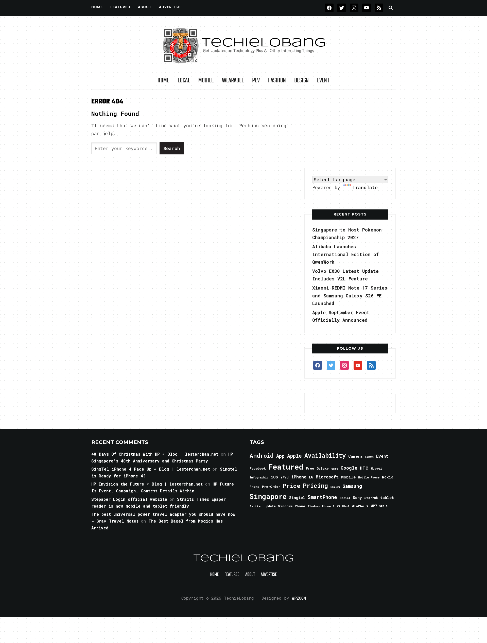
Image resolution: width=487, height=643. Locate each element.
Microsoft (327, 477)
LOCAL (184, 81)
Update (270, 506)
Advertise (169, 7)
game (334, 468)
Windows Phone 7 (321, 506)
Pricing (315, 485)
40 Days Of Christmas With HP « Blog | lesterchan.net (154, 454)
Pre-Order (271, 487)
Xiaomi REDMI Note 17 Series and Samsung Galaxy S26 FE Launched (349, 295)
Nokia (387, 477)
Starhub (371, 498)
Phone (254, 487)
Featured (285, 467)
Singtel (297, 497)
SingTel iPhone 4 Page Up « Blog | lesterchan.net (150, 469)
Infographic (259, 477)
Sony (357, 497)
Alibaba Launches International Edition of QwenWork (345, 254)
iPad (285, 477)
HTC (364, 468)
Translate (365, 187)
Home (97, 7)
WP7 (374, 506)
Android (262, 455)
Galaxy (323, 468)
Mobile (206, 81)
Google (349, 468)
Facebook (258, 468)
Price (291, 485)
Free (310, 468)
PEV (256, 81)
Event (323, 81)
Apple (294, 456)
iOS (274, 476)
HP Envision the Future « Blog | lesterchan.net (147, 484)
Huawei (376, 468)
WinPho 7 (360, 506)
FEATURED (120, 7)
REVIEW (335, 487)
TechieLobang (243, 558)
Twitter (256, 506)
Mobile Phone (368, 477)
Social (345, 498)
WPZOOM (299, 598)
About (144, 7)
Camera (355, 456)
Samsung (352, 486)
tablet (387, 497)
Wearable (233, 81)
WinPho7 (343, 506)
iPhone (298, 477)
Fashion (277, 81)
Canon (369, 456)
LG (311, 477)
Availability (325, 455)
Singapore (268, 496)
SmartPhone (322, 497)
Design (301, 81)
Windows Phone (291, 506)
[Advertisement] (350, 129)
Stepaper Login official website (129, 499)
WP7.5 (383, 506)
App (280, 456)
